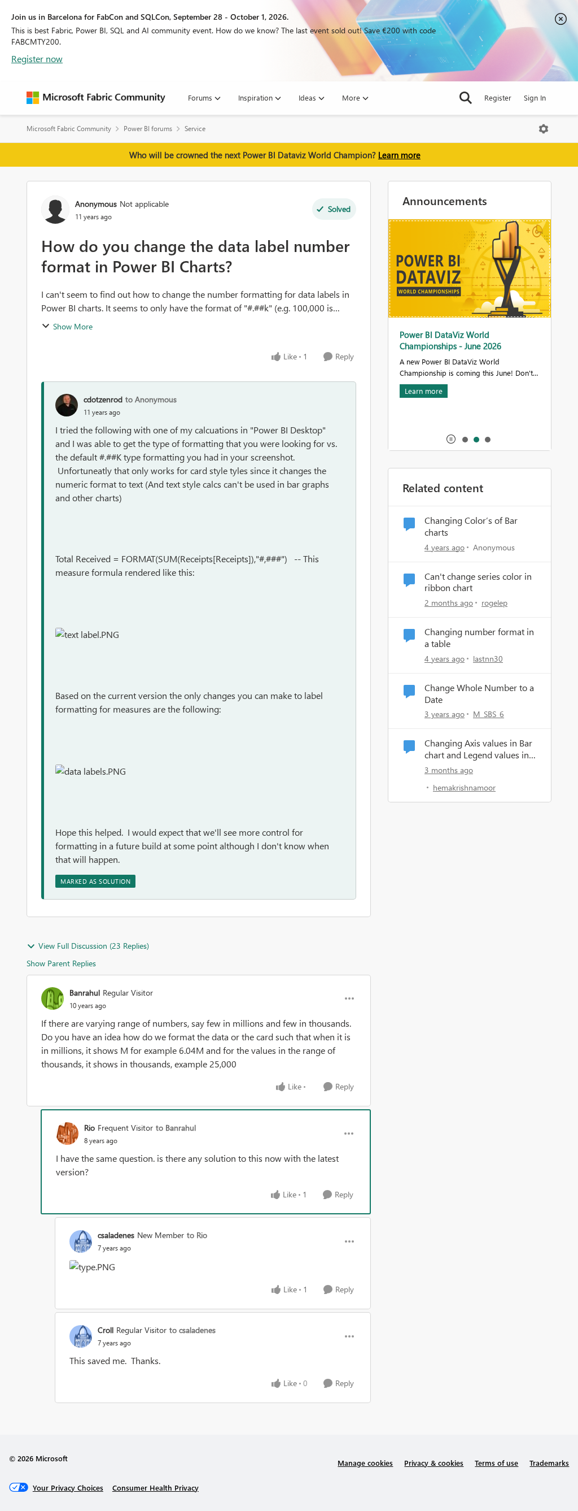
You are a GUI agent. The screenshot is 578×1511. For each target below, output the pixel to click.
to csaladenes (192, 1330)
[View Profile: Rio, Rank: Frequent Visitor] (67, 1133)
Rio (89, 1127)
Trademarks (549, 1462)
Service (195, 128)
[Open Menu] (543, 129)
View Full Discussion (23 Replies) (93, 945)
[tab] (464, 439)
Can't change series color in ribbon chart (478, 582)
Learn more (399, 154)
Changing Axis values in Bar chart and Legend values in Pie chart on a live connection (478, 749)
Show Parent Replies (61, 963)
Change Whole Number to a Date (479, 693)
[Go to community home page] (96, 98)
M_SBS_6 (488, 714)
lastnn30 (488, 658)
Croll (105, 1330)
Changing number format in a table (479, 637)
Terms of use (496, 1462)
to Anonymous (151, 399)
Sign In (535, 97)
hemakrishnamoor (464, 787)
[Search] (465, 98)
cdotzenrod (103, 399)
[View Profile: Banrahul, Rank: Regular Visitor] (52, 998)
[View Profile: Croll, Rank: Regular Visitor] (80, 1336)
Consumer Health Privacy (155, 1487)
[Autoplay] (451, 439)
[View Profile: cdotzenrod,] (66, 405)
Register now (37, 58)
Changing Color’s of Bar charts (471, 526)
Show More (73, 326)
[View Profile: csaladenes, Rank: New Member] (80, 1241)
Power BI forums (148, 128)
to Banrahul (176, 1127)
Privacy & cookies (433, 1462)
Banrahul (84, 992)
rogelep (494, 602)
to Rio (197, 1235)
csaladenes (116, 1235)
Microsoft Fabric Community (69, 128)
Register (497, 97)
